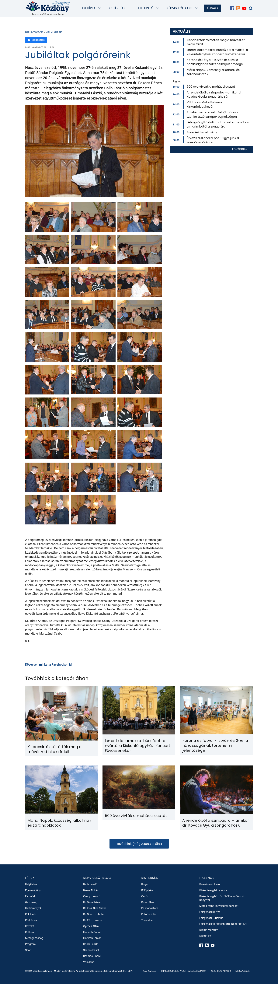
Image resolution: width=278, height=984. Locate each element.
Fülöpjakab (147, 890)
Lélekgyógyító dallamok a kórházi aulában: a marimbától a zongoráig (218, 124)
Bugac (145, 884)
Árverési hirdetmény (202, 132)
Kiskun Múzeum (208, 929)
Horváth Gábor (92, 932)
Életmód (30, 896)
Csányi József (91, 896)
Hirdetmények (33, 908)
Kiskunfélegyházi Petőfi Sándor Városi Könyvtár (221, 898)
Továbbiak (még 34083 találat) (139, 844)
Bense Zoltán (91, 890)
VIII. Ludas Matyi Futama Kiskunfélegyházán (204, 104)
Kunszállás (147, 902)
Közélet (29, 926)
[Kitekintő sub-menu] (158, 8)
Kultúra (29, 932)
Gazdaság (31, 902)
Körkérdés (31, 920)
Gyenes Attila (91, 926)
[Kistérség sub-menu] (130, 8)
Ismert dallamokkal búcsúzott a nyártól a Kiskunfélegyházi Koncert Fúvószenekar (217, 52)
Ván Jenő (88, 962)
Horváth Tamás (92, 938)
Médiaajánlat (243, 971)
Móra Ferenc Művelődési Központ (218, 905)
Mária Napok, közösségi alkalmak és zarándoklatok (213, 72)
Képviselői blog (179, 8)
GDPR (130, 971)
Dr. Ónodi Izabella (93, 914)
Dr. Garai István (92, 902)
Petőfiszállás (148, 914)
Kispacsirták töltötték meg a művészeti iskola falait (216, 42)
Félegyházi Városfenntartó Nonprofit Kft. (223, 923)
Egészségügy (33, 890)
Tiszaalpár (147, 920)
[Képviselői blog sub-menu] (197, 8)
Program (30, 944)
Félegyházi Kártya (209, 911)
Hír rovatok (34, 32)
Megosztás (38, 39)
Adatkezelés (149, 971)
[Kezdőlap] (48, 6)
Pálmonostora (149, 908)
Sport (28, 950)
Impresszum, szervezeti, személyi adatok (183, 971)
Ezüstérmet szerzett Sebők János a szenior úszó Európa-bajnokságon (213, 114)
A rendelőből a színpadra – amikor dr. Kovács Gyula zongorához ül (214, 94)
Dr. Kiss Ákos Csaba (94, 908)
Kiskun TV (205, 935)
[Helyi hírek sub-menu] (100, 8)
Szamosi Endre (92, 956)
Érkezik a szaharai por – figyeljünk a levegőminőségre (213, 140)
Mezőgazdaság (34, 938)
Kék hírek (30, 914)
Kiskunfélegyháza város (213, 890)
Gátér (144, 896)
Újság (212, 8)
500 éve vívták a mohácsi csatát (211, 86)
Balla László (90, 884)
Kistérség (117, 8)
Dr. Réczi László (92, 920)
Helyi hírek (86, 8)
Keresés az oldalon (210, 884)
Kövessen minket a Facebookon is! (48, 664)
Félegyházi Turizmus (211, 917)
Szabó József (91, 950)
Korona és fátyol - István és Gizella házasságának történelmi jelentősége (215, 62)
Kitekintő (145, 8)
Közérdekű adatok (221, 971)
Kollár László (90, 944)
